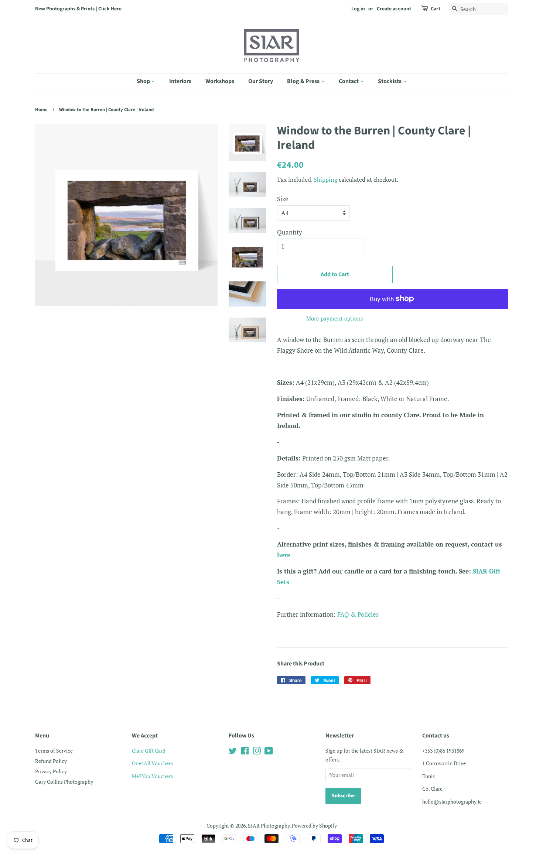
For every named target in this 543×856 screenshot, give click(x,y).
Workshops (219, 81)
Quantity (289, 232)
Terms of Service (54, 750)
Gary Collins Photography (64, 781)
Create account (394, 9)
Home (41, 109)
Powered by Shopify (314, 825)
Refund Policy (51, 760)
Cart (435, 9)
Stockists (390, 81)
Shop (144, 81)
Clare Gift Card (148, 750)
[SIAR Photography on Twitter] (233, 752)
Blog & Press (304, 81)
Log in (358, 9)
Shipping (325, 179)
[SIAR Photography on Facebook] (244, 752)
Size (282, 199)
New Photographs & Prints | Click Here (78, 9)
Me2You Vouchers (152, 776)
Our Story (260, 81)
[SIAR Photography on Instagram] (257, 752)
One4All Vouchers (152, 763)
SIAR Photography (269, 825)
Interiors (180, 81)
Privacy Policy (51, 771)
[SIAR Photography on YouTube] (268, 752)
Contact (349, 81)
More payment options (334, 318)
